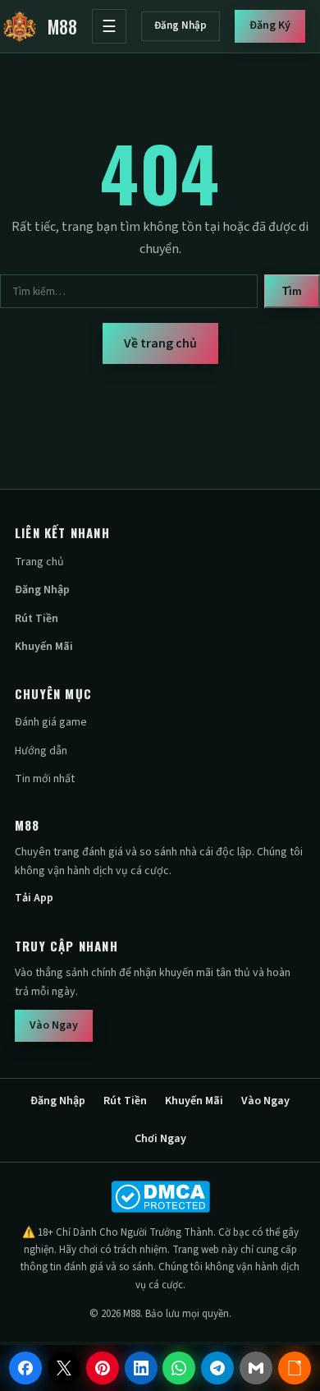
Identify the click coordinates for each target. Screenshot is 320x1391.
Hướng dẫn (41, 751)
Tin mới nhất (45, 779)
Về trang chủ (160, 343)
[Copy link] (294, 1368)
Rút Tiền (36, 618)
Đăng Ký (269, 25)
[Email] (256, 1368)
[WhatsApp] (178, 1368)
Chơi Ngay (160, 1139)
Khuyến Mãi (44, 646)
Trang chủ (39, 562)
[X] (64, 1368)
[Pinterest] (102, 1368)
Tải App (34, 898)
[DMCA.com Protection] (160, 1197)
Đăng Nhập (180, 25)
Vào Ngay (54, 1025)
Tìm (292, 291)
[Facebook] (25, 1368)
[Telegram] (217, 1368)
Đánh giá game (51, 722)
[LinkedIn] (141, 1368)
